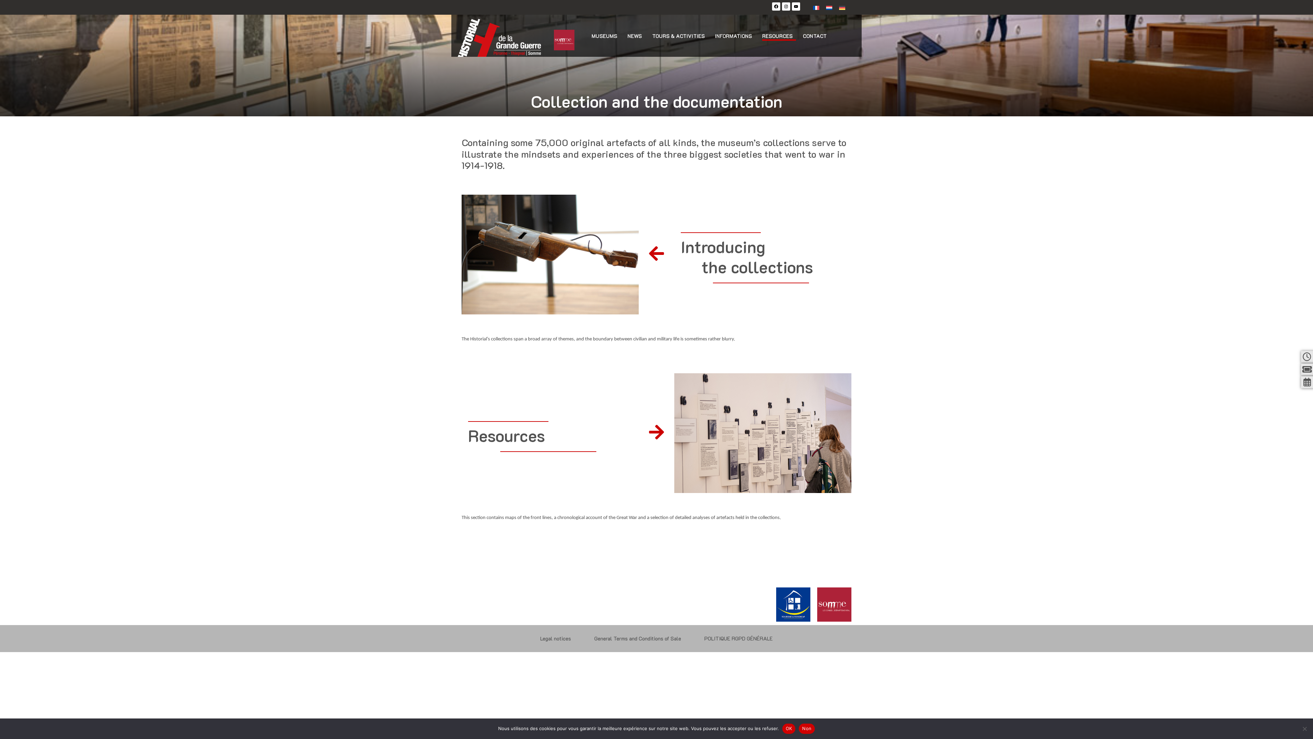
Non (806, 728)
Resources (777, 36)
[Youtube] (796, 6)
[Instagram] (786, 6)
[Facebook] (776, 6)
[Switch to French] (816, 7)
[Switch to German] (842, 7)
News (634, 36)
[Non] (1304, 728)
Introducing (723, 246)
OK (789, 728)
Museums (604, 36)
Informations (733, 36)
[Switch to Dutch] (829, 7)
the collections (757, 266)
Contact (815, 36)
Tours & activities (678, 36)
